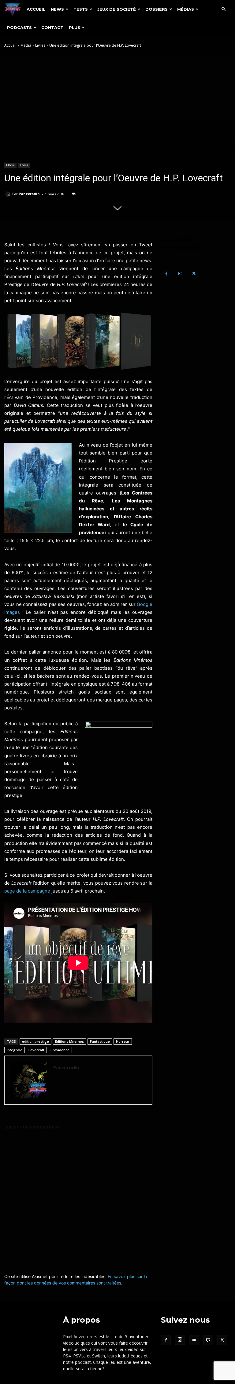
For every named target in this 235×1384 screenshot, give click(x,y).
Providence (59, 1050)
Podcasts (19, 27)
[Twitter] (66, 1078)
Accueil (36, 9)
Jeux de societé (116, 9)
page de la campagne (27, 891)
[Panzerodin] (8, 194)
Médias (185, 9)
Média (26, 45)
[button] (223, 9)
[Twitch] (208, 1340)
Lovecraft (36, 1050)
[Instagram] (180, 273)
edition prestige (35, 1041)
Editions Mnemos (69, 1041)
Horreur (122, 1041)
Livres (40, 45)
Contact (52, 27)
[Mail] (55, 1078)
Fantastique (100, 1041)
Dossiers (156, 9)
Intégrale (14, 1050)
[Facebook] (166, 273)
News (57, 9)
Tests (80, 9)
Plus (74, 27)
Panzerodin (29, 193)
